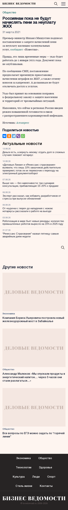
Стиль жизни (24, 486)
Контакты (46, 486)
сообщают (16, 49)
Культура (19, 477)
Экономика (8, 314)
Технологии (23, 468)
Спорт (51, 477)
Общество (9, 13)
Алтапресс (22, 122)
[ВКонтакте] (4, 136)
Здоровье (45, 468)
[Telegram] (14, 136)
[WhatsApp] (23, 136)
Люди (36, 477)
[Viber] (18, 136)
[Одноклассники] (9, 136)
